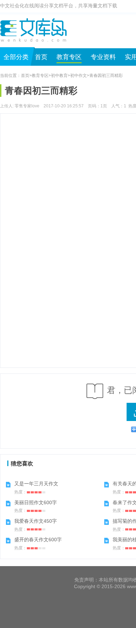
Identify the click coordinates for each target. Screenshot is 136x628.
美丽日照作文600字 (35, 502)
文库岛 (36, 29)
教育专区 (69, 56)
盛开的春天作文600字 (38, 539)
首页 (41, 56)
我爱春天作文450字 (35, 521)
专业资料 (103, 56)
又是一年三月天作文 (36, 483)
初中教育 (59, 75)
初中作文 (78, 75)
